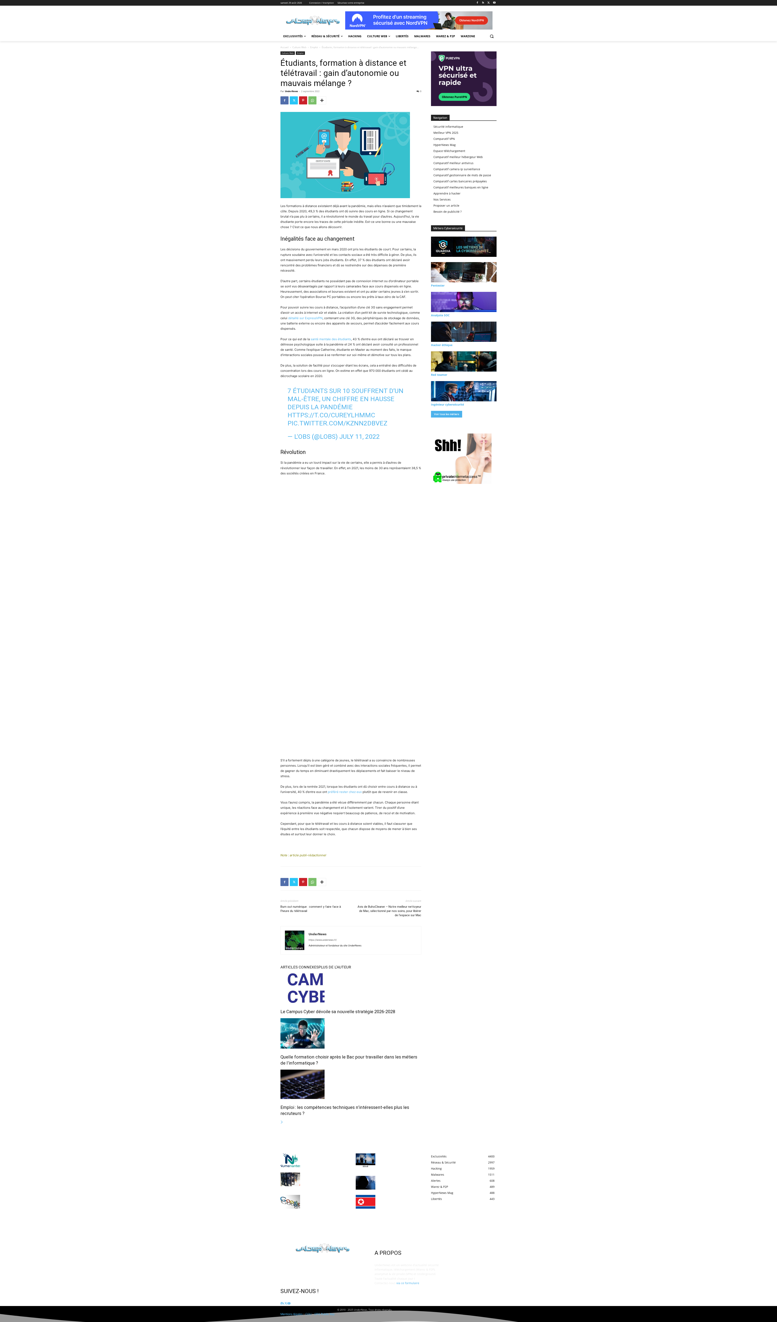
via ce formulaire (407, 1283)
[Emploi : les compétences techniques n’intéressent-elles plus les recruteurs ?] (350, 1084)
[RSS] (483, 3)
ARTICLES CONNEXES (299, 967)
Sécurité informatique (448, 127)
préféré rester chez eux (345, 792)
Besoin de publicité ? (447, 212)
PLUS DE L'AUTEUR (334, 967)
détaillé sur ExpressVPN (305, 318)
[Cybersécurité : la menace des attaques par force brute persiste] (365, 1183)
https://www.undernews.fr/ (323, 939)
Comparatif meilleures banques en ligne (460, 187)
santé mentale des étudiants (331, 339)
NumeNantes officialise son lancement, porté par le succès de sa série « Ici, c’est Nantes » (324, 1159)
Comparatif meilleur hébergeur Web (458, 157)
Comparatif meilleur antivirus (453, 163)
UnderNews (291, 91)
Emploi (314, 47)
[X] (488, 3)
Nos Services (442, 199)
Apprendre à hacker (447, 193)
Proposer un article (446, 205)
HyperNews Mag (444, 145)
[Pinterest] (303, 100)
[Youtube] (494, 3)
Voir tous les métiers (446, 414)
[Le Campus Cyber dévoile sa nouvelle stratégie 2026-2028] (350, 988)
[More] (322, 100)
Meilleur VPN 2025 (445, 133)
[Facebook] (477, 3)
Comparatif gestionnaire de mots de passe (462, 175)
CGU (308, 1314)
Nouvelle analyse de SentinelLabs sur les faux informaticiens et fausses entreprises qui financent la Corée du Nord (397, 1204)
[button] (492, 36)
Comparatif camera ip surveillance (456, 169)
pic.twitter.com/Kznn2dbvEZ (337, 423)
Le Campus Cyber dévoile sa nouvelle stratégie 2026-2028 (337, 1011)
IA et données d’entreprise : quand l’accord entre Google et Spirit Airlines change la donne (324, 1200)
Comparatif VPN (444, 139)
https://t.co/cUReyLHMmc (331, 415)
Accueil (284, 47)
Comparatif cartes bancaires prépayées (460, 181)
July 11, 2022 (359, 436)
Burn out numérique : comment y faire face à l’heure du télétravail (310, 909)
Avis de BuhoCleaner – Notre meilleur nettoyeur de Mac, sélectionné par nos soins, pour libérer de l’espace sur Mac (389, 911)
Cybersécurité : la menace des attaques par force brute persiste (399, 1181)
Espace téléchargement (449, 151)
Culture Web (299, 47)
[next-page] (281, 1122)
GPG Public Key (324, 1314)
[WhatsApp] (312, 100)
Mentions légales (291, 1314)
